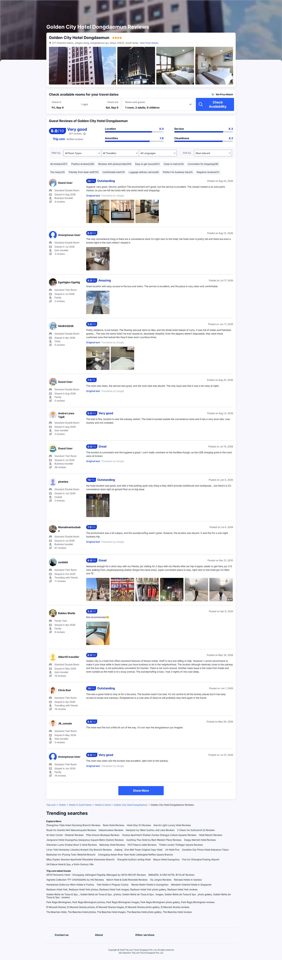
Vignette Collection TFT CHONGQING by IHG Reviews (75, 879)
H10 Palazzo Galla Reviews (142, 844)
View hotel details (149, 42)
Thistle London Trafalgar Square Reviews (181, 844)
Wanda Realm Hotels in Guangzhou (149, 884)
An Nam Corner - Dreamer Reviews (65, 835)
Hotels (62, 804)
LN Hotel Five (172, 849)
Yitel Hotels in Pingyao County (113, 884)
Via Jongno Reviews (160, 879)
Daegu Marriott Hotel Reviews (200, 839)
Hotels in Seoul (102, 804)
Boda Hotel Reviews (113, 825)
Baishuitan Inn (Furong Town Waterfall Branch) (70, 854)
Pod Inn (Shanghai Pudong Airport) (200, 859)
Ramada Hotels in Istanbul (188, 879)
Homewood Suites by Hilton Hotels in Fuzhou (70, 884)
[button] (254, 5)
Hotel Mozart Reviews (210, 835)
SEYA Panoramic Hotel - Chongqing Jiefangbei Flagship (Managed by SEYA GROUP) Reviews (96, 874)
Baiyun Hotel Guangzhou (166, 859)
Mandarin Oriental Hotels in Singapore (191, 884)
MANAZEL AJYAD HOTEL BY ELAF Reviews (171, 874)
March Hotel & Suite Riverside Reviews (126, 879)
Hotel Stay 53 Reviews (139, 825)
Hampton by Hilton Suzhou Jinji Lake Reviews (150, 830)
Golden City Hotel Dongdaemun (130, 804)
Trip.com (51, 804)
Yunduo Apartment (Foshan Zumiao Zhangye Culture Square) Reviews (159, 835)
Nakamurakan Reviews (111, 830)
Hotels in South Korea (80, 804)
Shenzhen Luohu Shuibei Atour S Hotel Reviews (71, 844)
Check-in (56, 102)
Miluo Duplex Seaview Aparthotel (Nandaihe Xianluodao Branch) (80, 859)
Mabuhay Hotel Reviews (112, 844)
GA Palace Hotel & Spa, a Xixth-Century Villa (70, 864)
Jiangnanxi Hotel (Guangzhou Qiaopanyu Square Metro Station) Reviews (85, 839)
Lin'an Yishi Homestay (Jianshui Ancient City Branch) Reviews (79, 849)
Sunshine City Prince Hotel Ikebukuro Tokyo (205, 849)
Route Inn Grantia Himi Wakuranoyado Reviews (71, 830)
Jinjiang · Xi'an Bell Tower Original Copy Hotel (138, 849)
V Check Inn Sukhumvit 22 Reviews (196, 830)
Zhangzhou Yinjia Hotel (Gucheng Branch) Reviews (73, 825)
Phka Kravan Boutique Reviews (102, 835)
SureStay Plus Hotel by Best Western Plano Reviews (153, 839)
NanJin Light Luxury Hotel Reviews (172, 825)
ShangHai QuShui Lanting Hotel (134, 859)
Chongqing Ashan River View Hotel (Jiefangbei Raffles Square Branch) (135, 854)
